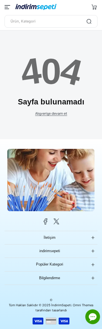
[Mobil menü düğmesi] (8, 7)
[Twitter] (56, 221)
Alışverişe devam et (51, 113)
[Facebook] (45, 221)
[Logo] (38, 7)
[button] (94, 7)
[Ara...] (89, 21)
